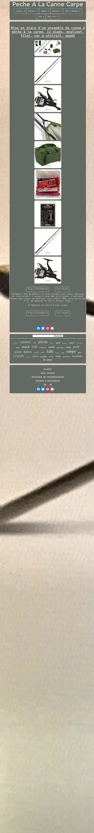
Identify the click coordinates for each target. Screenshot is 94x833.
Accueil (48, 369)
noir (52, 343)
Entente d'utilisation (48, 381)
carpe (71, 351)
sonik (17, 352)
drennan (64, 343)
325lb (36, 352)
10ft (34, 346)
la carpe (47, 359)
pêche (43, 342)
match (25, 346)
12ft (50, 351)
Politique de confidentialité (48, 377)
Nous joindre (48, 373)
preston (16, 343)
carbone (28, 357)
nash (51, 346)
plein (51, 356)
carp (58, 356)
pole (76, 346)
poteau (66, 357)
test (71, 343)
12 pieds (18, 356)
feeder (18, 347)
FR (51, 384)
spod (58, 342)
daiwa (28, 352)
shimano (42, 347)
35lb (34, 343)
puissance (60, 347)
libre (79, 353)
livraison (79, 343)
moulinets (77, 356)
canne (35, 356)
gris (63, 353)
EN (45, 384)
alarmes (57, 353)
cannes (25, 342)
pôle (42, 352)
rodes (68, 347)
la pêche (43, 357)
